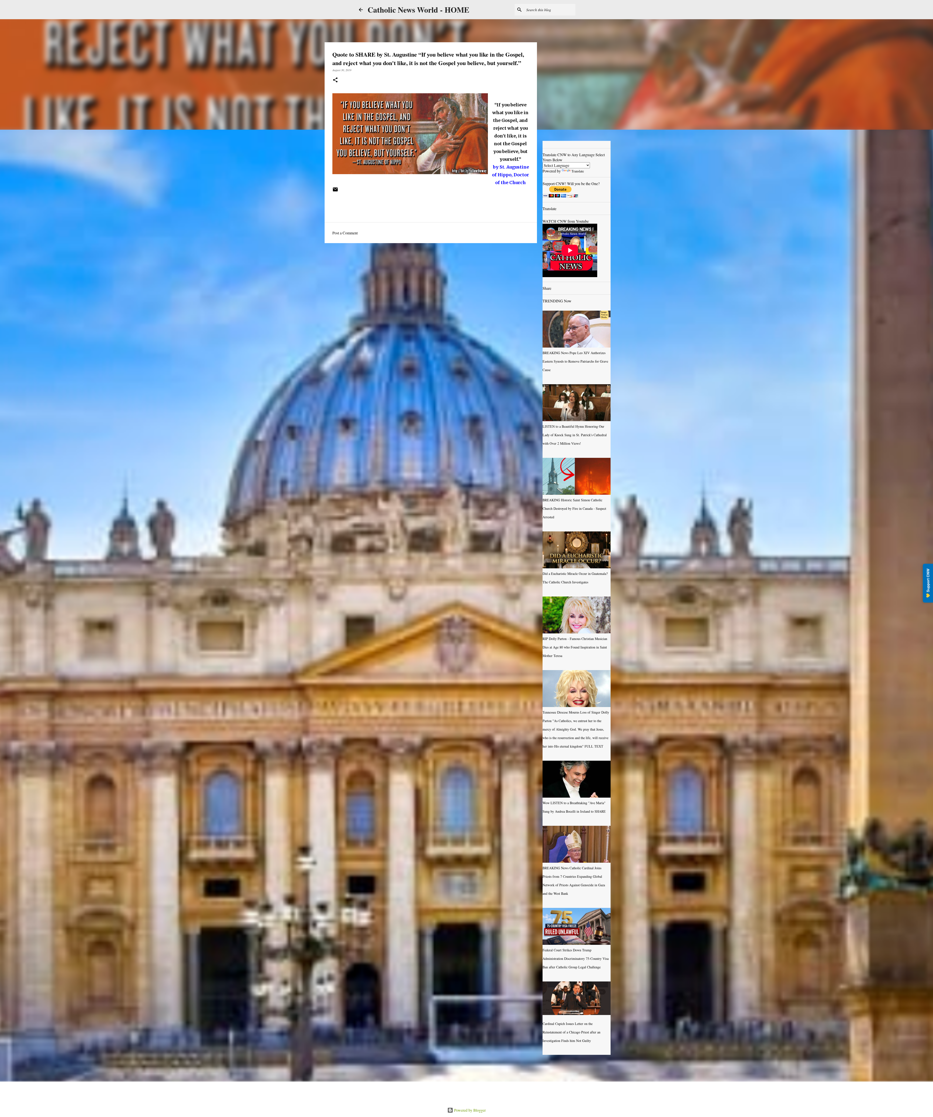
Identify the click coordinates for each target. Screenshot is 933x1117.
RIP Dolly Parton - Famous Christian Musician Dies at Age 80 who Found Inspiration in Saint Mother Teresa (575, 647)
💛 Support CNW (928, 583)
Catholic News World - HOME (418, 9)
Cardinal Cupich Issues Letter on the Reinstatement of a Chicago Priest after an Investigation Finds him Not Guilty (571, 1032)
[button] (335, 80)
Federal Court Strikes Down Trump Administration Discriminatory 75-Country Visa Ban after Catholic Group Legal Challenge (576, 958)
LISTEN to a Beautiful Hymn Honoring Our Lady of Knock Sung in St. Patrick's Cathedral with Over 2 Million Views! (575, 435)
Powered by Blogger (469, 1110)
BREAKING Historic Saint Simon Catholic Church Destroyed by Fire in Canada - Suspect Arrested (574, 508)
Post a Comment (345, 232)
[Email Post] (335, 191)
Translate (577, 171)
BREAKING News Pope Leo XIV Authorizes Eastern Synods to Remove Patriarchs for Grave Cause (575, 361)
